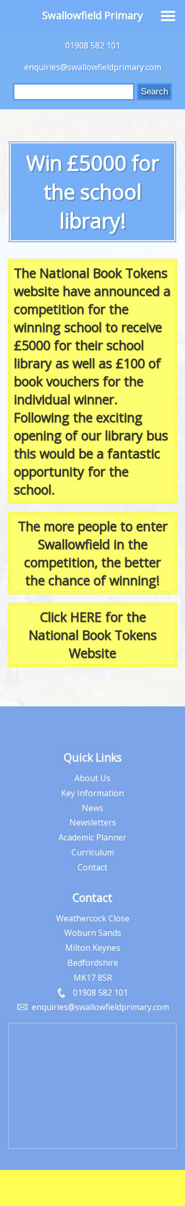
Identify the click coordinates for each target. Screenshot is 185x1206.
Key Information (92, 793)
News (92, 808)
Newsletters (92, 822)
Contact (92, 867)
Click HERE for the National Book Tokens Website (93, 635)
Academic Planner (92, 837)
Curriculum (92, 852)
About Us (92, 778)
